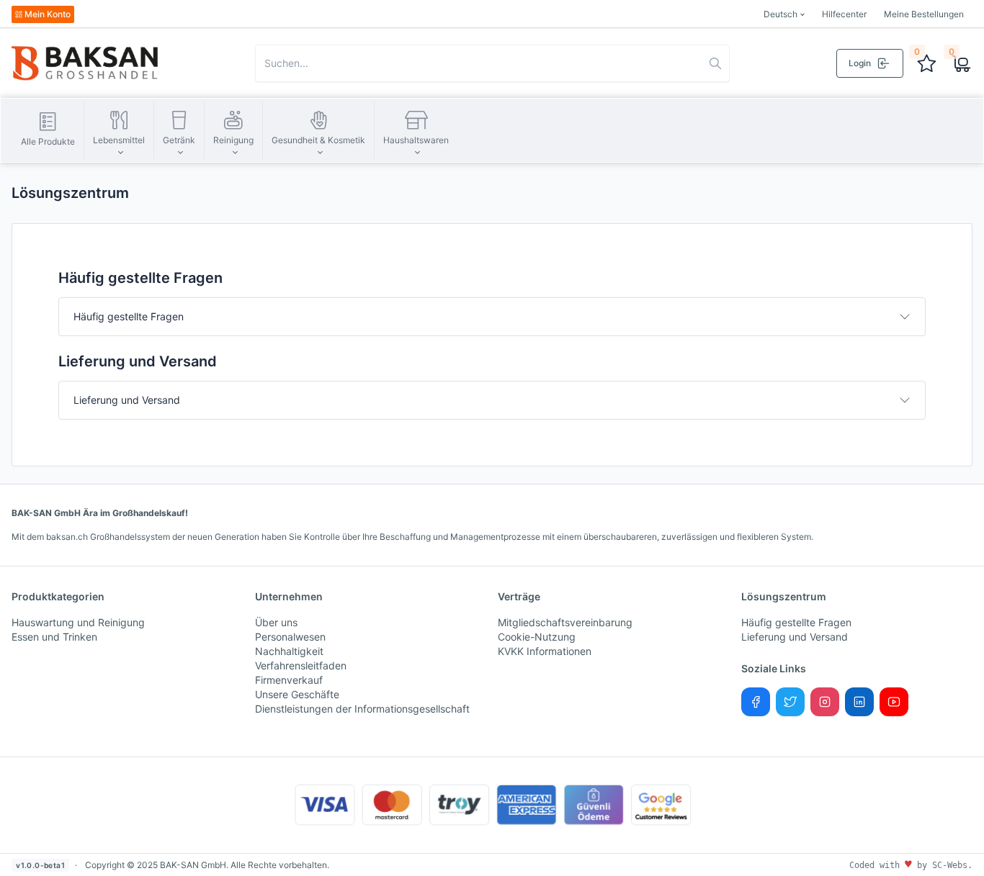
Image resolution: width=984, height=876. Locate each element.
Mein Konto (47, 14)
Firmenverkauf (289, 680)
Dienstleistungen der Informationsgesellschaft (362, 709)
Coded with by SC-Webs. (910, 865)
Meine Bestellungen (924, 14)
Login (860, 63)
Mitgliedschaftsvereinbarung (565, 622)
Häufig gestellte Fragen (128, 316)
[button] (118, 130)
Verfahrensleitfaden (300, 665)
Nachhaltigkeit (289, 651)
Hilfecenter (844, 14)
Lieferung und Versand (126, 400)
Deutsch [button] (780, 14)
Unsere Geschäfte (297, 694)
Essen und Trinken (54, 637)
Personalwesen (290, 637)
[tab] (492, 316)
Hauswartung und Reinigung (78, 622)
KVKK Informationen (544, 651)
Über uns (276, 622)
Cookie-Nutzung (537, 637)
